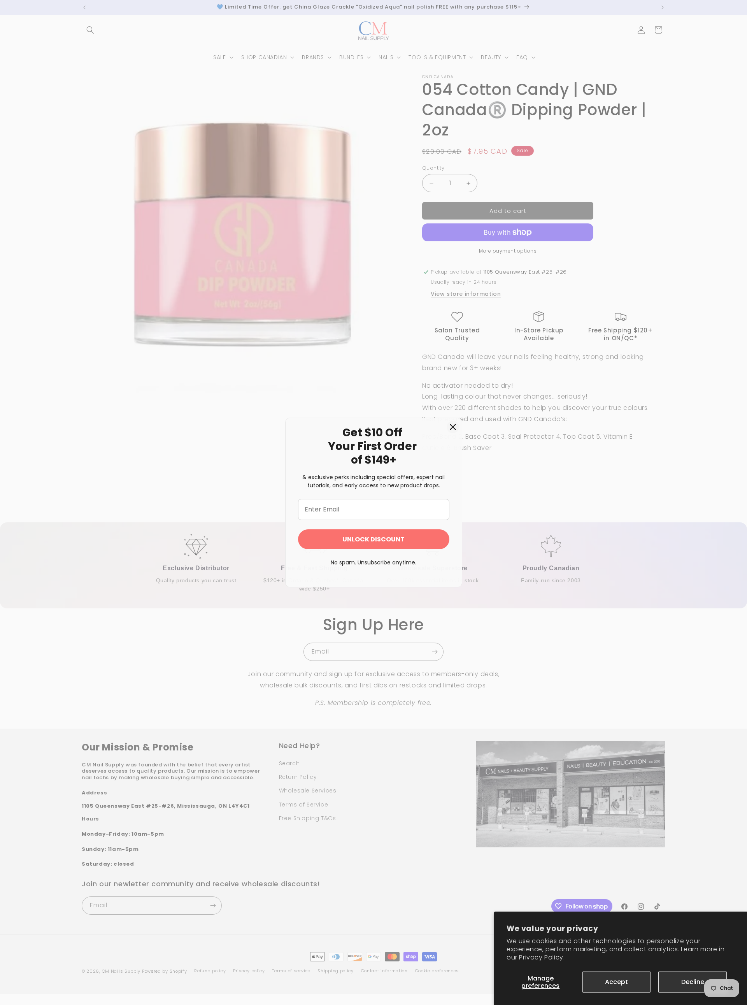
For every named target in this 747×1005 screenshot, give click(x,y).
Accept (616, 981)
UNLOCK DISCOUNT (373, 539)
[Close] (453, 427)
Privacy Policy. (542, 957)
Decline (692, 981)
